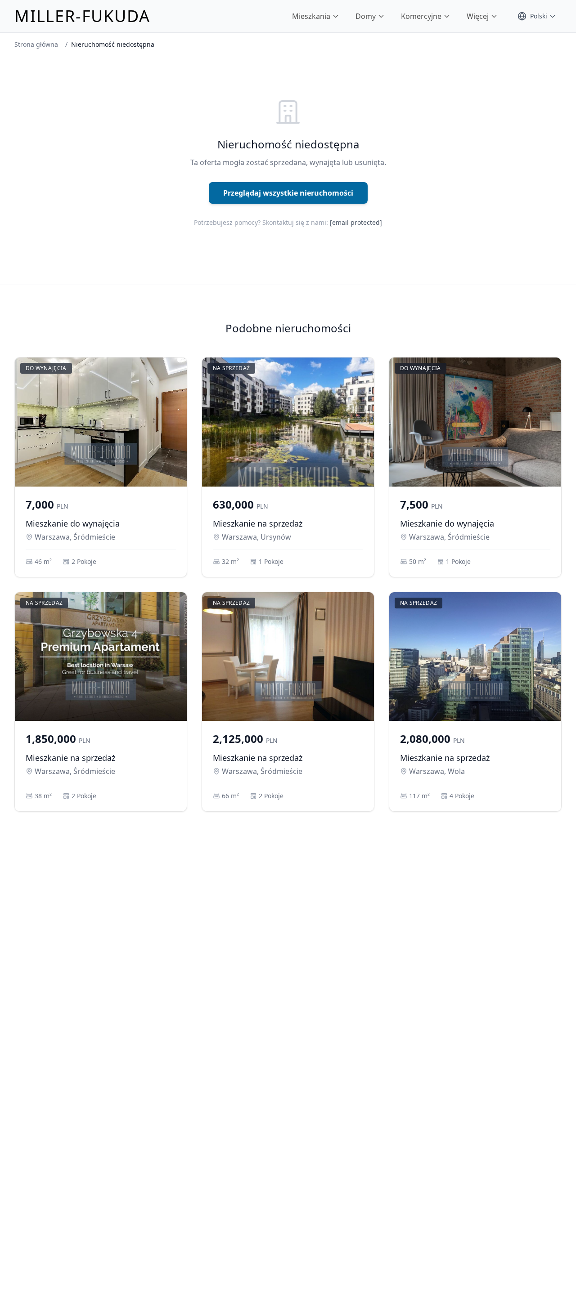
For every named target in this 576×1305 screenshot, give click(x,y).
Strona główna (36, 44)
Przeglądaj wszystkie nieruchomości (288, 193)
